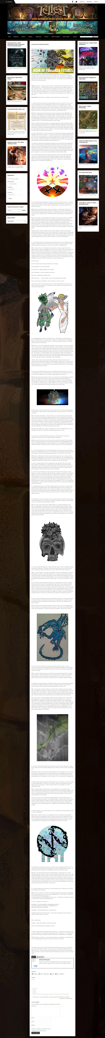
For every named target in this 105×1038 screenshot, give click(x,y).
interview (34, 991)
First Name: (10, 187)
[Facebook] (72, 2)
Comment (33, 1006)
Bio (34, 956)
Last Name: (10, 192)
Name (32, 1017)
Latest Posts (41, 956)
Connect (75, 36)
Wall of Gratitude (56, 36)
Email (32, 1021)
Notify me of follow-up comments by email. (41, 1028)
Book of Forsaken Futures (39, 994)
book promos (35, 988)
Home (9, 36)
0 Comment (40, 48)
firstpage (34, 989)
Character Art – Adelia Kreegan (67, 998)
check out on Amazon (56, 951)
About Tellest (66, 36)
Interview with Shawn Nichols (54, 994)
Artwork (46, 36)
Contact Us (82, 1)
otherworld (34, 992)
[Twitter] (76, 2)
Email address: (11, 181)
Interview (46, 994)
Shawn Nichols (66, 994)
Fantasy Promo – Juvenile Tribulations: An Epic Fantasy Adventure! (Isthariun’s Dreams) (50, 997)
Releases (16, 36)
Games (23, 36)
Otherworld (38, 36)
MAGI (62, 994)
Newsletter (89, 1)
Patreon (96, 1)
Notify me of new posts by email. (39, 1030)
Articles (30, 36)
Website (33, 1025)
